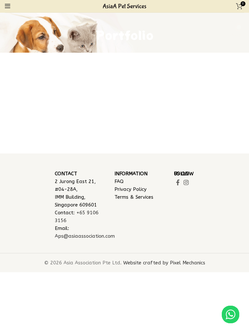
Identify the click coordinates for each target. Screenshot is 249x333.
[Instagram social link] (186, 182)
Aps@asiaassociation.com (85, 236)
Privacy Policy (130, 189)
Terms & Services (133, 197)
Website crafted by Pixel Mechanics (164, 263)
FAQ (119, 181)
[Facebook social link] (178, 182)
